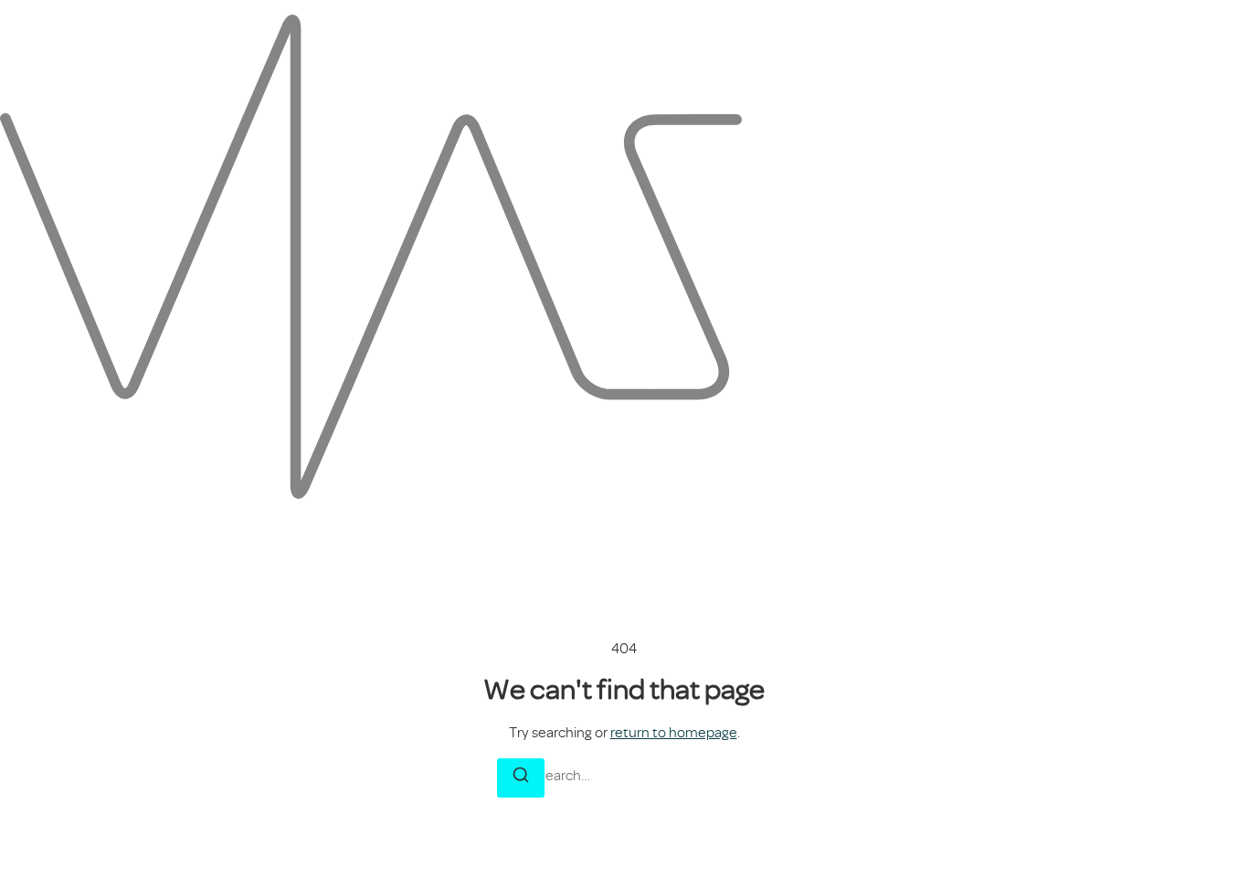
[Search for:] (624, 775)
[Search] (521, 778)
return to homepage (673, 733)
